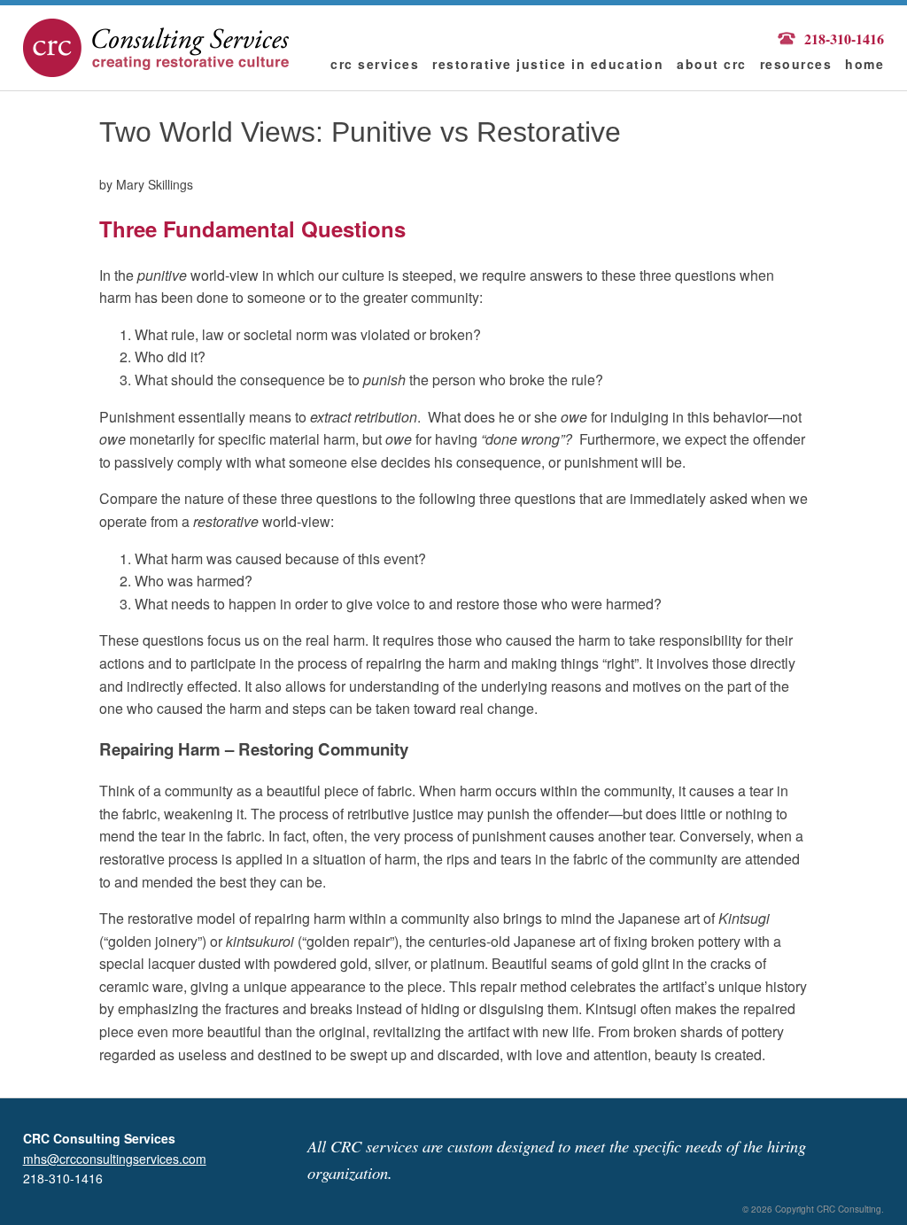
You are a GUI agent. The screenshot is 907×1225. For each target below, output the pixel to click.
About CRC (712, 64)
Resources (796, 64)
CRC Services (374, 64)
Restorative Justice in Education (547, 64)
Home (864, 64)
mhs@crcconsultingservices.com (114, 1158)
